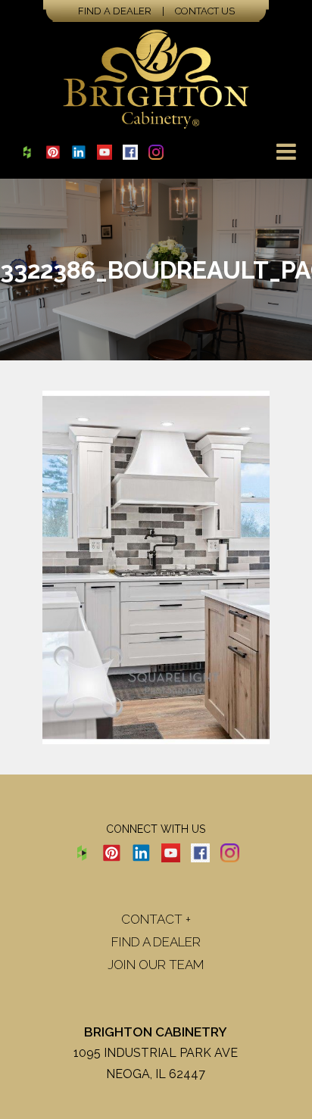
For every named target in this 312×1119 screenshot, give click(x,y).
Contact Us (205, 11)
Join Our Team (156, 964)
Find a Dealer (114, 11)
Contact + (156, 919)
